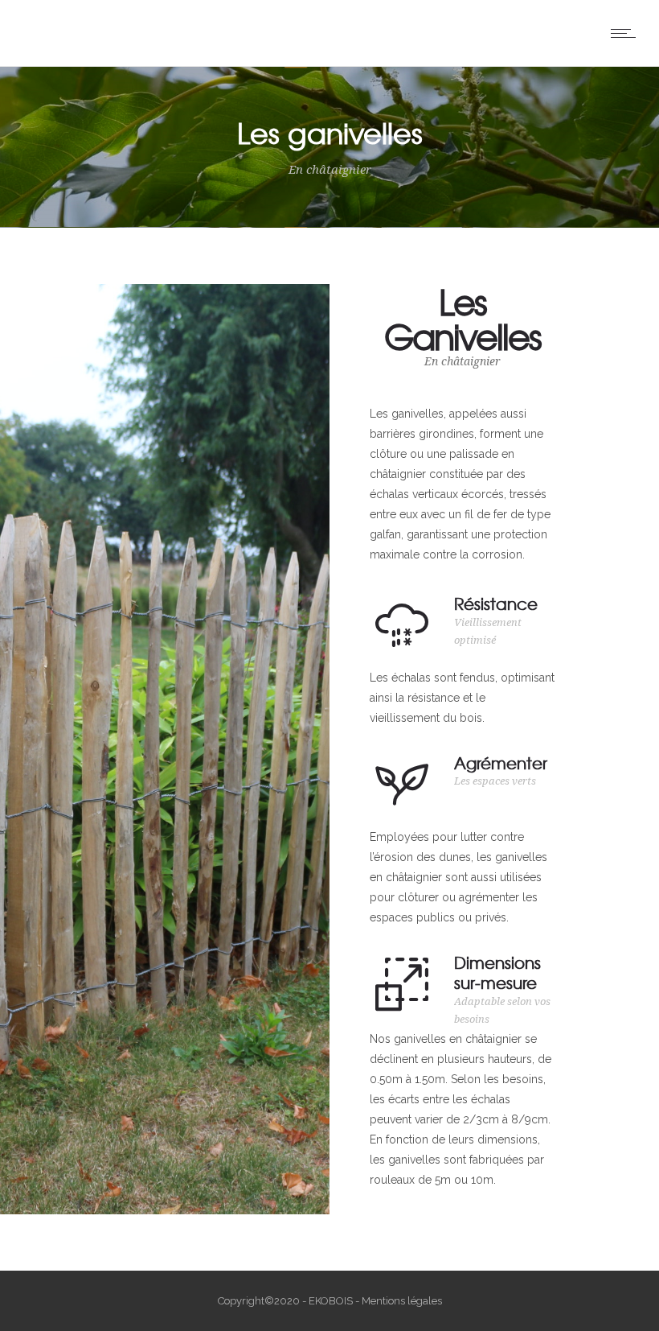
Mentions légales (402, 1301)
